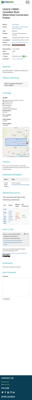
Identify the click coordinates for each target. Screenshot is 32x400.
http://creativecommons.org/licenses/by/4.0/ (15, 253)
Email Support (5, 382)
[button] (26, 130)
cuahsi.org (6, 384)
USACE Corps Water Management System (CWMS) (13, 84)
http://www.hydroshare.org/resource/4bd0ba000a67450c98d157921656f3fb (12, 242)
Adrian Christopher (11, 219)
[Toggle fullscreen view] (27, 147)
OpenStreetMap (19, 156)
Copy (26, 234)
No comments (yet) (18, 59)
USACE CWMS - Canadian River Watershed (5, 216)
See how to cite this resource (20, 42)
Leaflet (7, 156)
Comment (5, 276)
